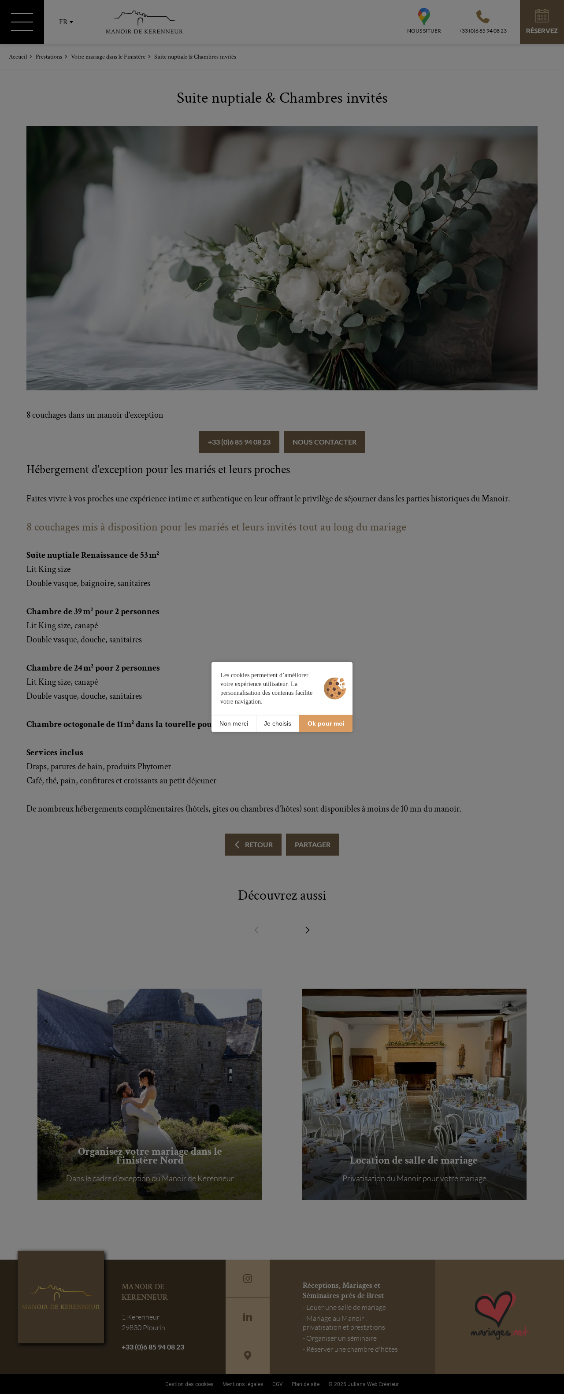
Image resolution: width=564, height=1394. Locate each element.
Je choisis (277, 723)
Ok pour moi (326, 723)
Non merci (233, 723)
